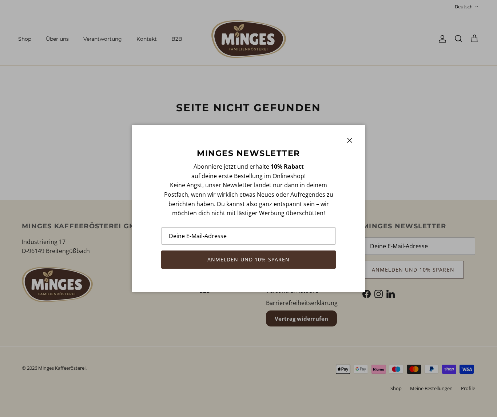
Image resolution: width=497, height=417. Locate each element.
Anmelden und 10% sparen (248, 259)
